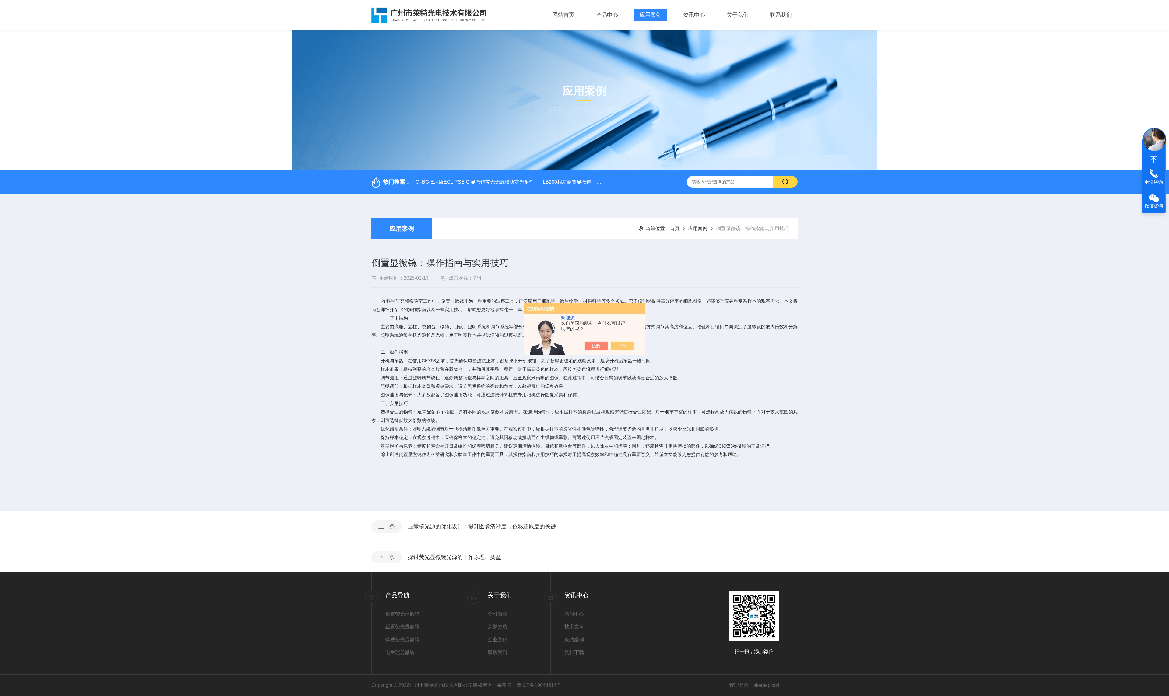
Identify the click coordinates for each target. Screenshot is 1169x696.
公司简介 (497, 614)
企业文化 (497, 639)
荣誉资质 (497, 626)
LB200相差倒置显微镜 (567, 182)
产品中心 (607, 15)
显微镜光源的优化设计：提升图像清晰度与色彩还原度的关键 (482, 526)
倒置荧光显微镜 (402, 614)
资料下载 (574, 652)
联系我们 (781, 15)
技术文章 (574, 626)
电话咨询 (1154, 182)
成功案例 (574, 639)
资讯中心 (694, 15)
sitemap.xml (766, 685)
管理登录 (739, 685)
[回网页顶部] (1153, 159)
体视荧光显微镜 (402, 639)
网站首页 (563, 15)
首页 (674, 228)
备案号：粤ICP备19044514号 (529, 685)
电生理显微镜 (400, 652)
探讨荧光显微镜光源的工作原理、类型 (454, 557)
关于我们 (738, 15)
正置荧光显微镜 (402, 626)
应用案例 (651, 15)
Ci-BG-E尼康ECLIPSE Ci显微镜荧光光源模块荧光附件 (475, 182)
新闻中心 (574, 614)
